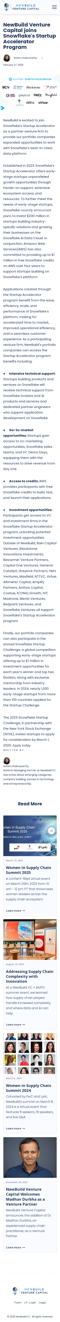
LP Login (30, 1302)
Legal (42, 1302)
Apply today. (21, 745)
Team (18, 1302)
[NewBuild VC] (21, 7)
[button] (54, 7)
